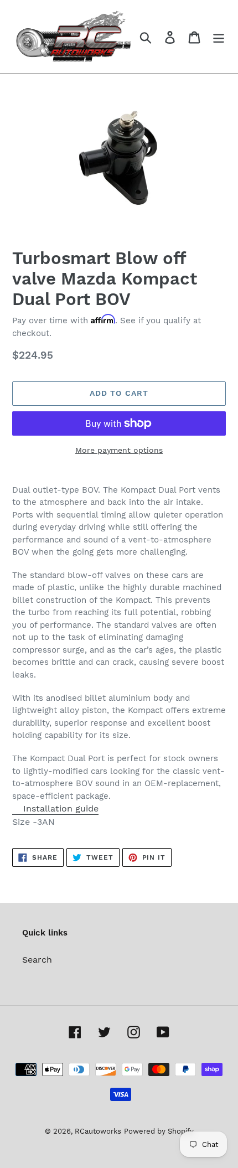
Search (37, 959)
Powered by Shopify (159, 1131)
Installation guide (61, 808)
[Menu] (218, 36)
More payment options (119, 450)
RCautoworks (98, 1131)
